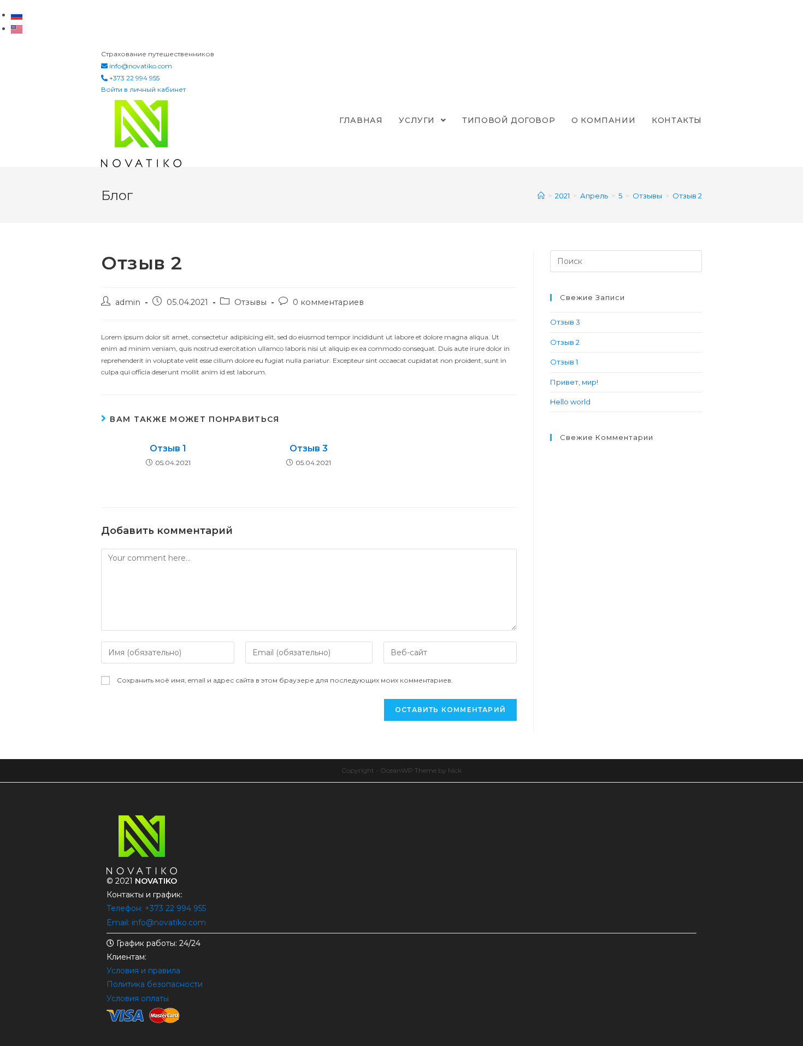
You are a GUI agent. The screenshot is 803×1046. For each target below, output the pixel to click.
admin (127, 302)
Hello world (570, 401)
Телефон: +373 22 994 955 (156, 908)
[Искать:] (626, 260)
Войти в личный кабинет (143, 89)
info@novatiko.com (140, 66)
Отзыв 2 (565, 342)
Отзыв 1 (168, 448)
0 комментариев (328, 302)
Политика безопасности (155, 984)
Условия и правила (143, 971)
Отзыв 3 (309, 448)
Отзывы (250, 302)
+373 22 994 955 (134, 78)
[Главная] (541, 195)
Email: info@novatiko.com (156, 922)
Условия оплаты (138, 998)
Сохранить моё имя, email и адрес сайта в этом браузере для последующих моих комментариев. (285, 680)
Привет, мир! (574, 382)
